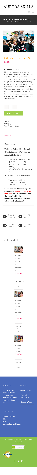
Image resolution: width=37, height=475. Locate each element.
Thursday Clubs (13, 126)
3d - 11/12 (15, 124)
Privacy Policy (26, 390)
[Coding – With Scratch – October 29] (18, 294)
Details (21, 281)
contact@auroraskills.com (12, 424)
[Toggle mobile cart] (29, 12)
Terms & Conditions (25, 396)
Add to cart (13, 113)
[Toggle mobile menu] (33, 12)
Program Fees (26, 402)
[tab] (18, 136)
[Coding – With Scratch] (18, 338)
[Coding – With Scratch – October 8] (18, 249)
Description (7, 136)
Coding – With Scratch (18, 348)
